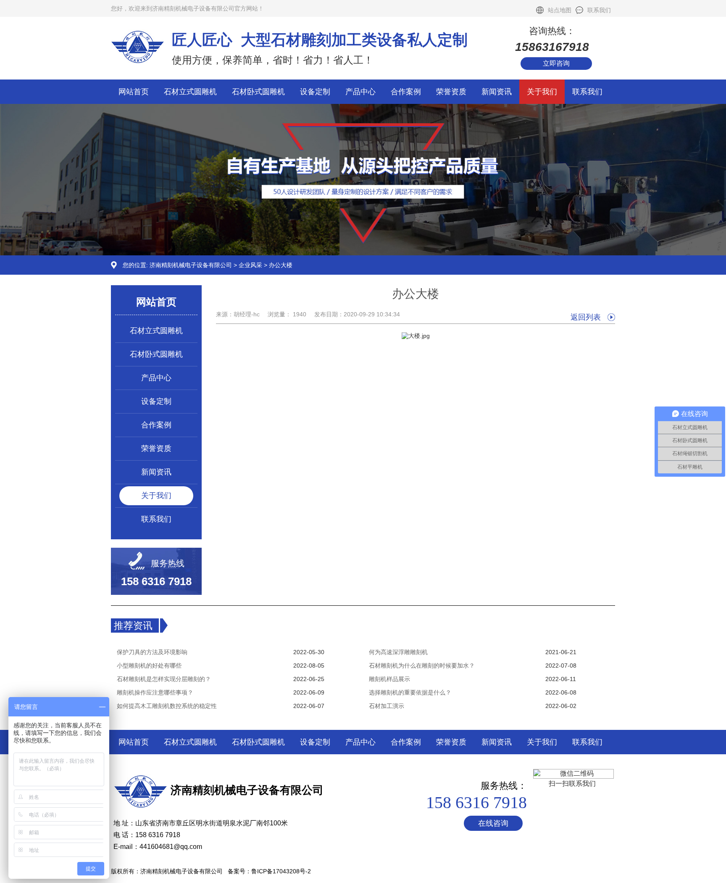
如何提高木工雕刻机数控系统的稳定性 (167, 706)
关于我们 (542, 92)
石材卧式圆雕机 (258, 92)
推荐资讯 (133, 625)
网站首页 (133, 92)
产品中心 (360, 92)
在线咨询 (493, 823)
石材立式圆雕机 (190, 92)
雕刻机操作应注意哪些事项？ (155, 692)
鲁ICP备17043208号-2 (281, 871)
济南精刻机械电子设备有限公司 (191, 265)
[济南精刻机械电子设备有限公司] (363, 253)
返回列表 (586, 317)
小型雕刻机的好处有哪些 (149, 665)
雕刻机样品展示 (389, 679)
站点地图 (559, 10)
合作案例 (406, 92)
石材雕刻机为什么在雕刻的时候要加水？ (422, 665)
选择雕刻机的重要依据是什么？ (410, 692)
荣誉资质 (451, 92)
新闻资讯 (496, 92)
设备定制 (315, 92)
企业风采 (250, 265)
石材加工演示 (386, 706)
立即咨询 (556, 63)
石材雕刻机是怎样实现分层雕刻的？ (164, 679)
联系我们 (599, 10)
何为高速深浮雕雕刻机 (398, 652)
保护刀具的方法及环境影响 (152, 652)
